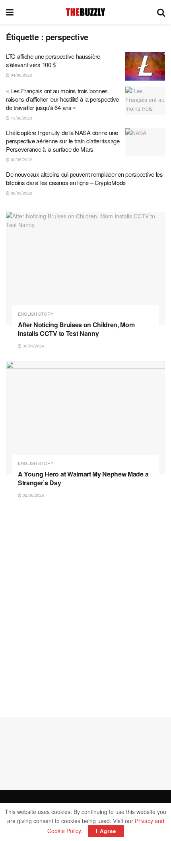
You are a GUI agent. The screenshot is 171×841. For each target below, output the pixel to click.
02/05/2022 (21, 159)
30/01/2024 (32, 346)
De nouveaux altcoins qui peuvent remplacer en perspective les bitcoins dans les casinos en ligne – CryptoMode (84, 178)
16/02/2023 (21, 118)
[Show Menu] (10, 12)
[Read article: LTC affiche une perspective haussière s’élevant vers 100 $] (145, 66)
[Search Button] (161, 12)
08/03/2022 (21, 193)
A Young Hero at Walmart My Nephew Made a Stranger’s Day (83, 478)
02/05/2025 (32, 495)
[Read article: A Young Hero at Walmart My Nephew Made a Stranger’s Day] (85, 418)
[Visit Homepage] (85, 12)
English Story (35, 314)
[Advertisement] (85, 607)
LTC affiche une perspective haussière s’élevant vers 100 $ (53, 60)
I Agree (106, 831)
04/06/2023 (21, 75)
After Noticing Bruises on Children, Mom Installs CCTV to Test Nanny (76, 329)
